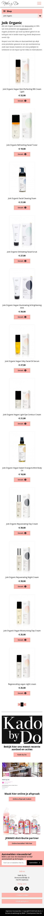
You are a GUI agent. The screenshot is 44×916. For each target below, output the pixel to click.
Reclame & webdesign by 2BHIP (15, 913)
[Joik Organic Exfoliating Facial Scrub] (22, 232)
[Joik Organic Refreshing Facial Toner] (22, 125)
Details (21, 101)
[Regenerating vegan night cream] (22, 664)
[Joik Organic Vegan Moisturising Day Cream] (22, 611)
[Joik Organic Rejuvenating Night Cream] (22, 558)
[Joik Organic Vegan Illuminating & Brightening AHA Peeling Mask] (22, 286)
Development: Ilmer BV (34, 913)
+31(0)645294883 (22, 895)
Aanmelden (33, 862)
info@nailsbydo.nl (22, 901)
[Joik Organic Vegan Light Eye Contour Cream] (22, 395)
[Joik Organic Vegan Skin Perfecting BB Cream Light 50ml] (22, 70)
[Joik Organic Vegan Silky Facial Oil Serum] (22, 342)
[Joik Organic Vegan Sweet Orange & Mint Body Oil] (22, 448)
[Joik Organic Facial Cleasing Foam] (22, 179)
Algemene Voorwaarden (13, 911)
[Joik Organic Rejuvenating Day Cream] (22, 504)
